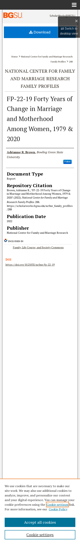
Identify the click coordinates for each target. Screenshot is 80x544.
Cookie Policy (58, 509)
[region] (40, 511)
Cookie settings (57, 504)
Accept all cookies (40, 522)
